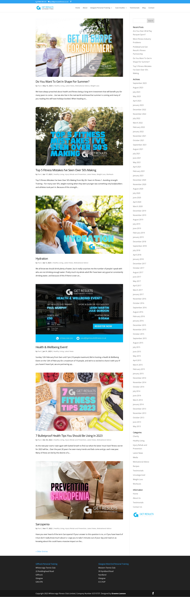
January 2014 (138, 404)
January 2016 (138, 321)
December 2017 (139, 263)
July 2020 (136, 193)
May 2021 (137, 162)
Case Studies (120, 8)
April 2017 (137, 285)
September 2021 (140, 145)
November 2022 (139, 114)
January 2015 (138, 373)
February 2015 (139, 369)
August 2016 (138, 312)
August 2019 (138, 219)
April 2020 (137, 202)
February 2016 (139, 316)
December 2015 (139, 325)
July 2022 (136, 118)
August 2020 (138, 189)
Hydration (42, 258)
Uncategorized (139, 475)
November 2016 (139, 299)
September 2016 (140, 307)
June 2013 (137, 422)
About (85, 8)
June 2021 (137, 158)
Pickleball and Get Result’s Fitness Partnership (140, 50)
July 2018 (136, 250)
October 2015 (138, 334)
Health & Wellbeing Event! (52, 347)
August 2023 (138, 87)
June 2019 (137, 228)
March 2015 (138, 365)
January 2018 (138, 259)
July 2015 (136, 347)
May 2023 (137, 96)
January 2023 (138, 105)
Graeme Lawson (119, 593)
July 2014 (136, 391)
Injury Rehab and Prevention (75, 174)
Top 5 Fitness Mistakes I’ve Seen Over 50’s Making (66, 170)
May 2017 (137, 281)
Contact (151, 8)
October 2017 (138, 268)
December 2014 (139, 378)
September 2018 (140, 246)
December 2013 (139, 409)
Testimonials (134, 8)
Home (77, 8)
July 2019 (136, 224)
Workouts (109, 174)
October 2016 (138, 303)
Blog (144, 8)
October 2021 (138, 140)
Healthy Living (59, 86)
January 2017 (138, 294)
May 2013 (137, 426)
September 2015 (140, 338)
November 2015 (139, 329)
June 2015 (137, 351)
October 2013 (138, 417)
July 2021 (136, 153)
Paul (39, 86)
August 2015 (138, 343)
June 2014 (137, 395)
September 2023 (140, 83)
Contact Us (137, 507)
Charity (136, 436)
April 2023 (137, 101)
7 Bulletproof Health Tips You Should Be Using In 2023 (69, 436)
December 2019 (139, 211)
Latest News (69, 86)
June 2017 (137, 277)
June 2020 (137, 197)
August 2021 (138, 149)
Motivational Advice (82, 86)
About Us (137, 498)
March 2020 (138, 206)
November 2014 (139, 382)
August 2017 (138, 272)
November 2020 (139, 184)
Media (135, 457)
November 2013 (139, 413)
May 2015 (137, 356)
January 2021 (138, 175)
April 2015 (137, 360)
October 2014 (138, 387)
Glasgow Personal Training (100, 8)
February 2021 (139, 171)
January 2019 (138, 237)
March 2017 (138, 290)
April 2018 (137, 255)
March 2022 (138, 123)
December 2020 (139, 180)
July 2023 (136, 92)
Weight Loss (94, 86)
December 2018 (139, 241)
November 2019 (139, 215)
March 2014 (138, 400)
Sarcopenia (42, 524)
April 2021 (137, 167)
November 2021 (139, 136)
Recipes (136, 466)
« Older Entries (42, 551)
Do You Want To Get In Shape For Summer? (62, 81)
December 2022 (139, 109)
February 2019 (139, 233)
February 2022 (139, 127)
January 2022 (138, 131)
